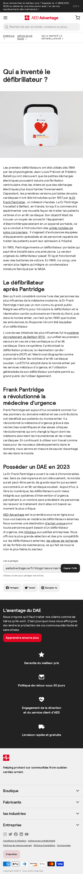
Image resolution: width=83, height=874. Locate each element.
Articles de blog (25, 37)
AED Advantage (13, 515)
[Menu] (7, 18)
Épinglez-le (51, 587)
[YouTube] (27, 834)
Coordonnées (64, 845)
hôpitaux (30, 532)
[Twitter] (10, 834)
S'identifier (11, 854)
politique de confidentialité (41, 840)
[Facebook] (16, 834)
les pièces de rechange (62, 541)
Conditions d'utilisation (14, 840)
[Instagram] (5, 834)
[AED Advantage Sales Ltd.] (41, 17)
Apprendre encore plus (22, 638)
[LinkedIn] (21, 834)
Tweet (32, 587)
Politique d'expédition (44, 845)
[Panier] (76, 18)
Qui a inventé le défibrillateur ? (52, 37)
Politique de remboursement (17, 845)
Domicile (9, 35)
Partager (14, 587)
